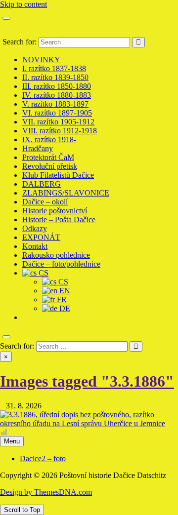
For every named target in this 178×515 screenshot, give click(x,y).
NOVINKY (41, 59)
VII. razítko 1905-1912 (58, 122)
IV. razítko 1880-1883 (56, 95)
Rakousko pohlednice (56, 255)
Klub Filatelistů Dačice (58, 175)
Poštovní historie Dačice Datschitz (55, 32)
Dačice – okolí (45, 202)
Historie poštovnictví (54, 210)
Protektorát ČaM (48, 157)
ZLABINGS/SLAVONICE (65, 193)
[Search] (6, 336)
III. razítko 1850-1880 (56, 86)
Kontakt (34, 246)
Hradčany (37, 148)
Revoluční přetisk (49, 166)
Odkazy (34, 228)
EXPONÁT (41, 237)
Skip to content (23, 4)
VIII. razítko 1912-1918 (59, 130)
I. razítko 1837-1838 (54, 68)
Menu (12, 441)
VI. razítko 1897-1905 (57, 113)
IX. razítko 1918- (49, 139)
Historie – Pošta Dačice (58, 219)
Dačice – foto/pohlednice (61, 264)
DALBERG (41, 184)
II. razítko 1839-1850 (55, 77)
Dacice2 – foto (43, 458)
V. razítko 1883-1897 (55, 104)
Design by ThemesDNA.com (46, 492)
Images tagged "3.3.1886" (87, 381)
